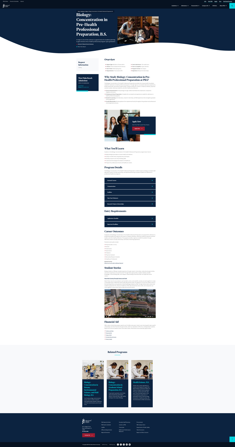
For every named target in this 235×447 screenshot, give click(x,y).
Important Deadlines (112, 224)
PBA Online (5, 1)
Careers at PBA (122, 424)
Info (205, 1)
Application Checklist (112, 218)
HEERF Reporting (112, 444)
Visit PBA (210, 1)
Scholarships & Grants (111, 337)
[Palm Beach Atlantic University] (87, 421)
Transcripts (121, 427)
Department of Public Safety (143, 427)
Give (220, 1)
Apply (215, 1)
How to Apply (109, 339)
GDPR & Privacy (104, 444)
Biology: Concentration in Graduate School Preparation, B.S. (115, 386)
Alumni (22, 1)
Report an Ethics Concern (142, 432)
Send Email (80, 85)
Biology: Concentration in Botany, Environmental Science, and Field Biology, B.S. (91, 388)
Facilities (109, 192)
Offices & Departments (106, 430)
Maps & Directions (105, 432)
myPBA (103, 427)
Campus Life (206, 6)
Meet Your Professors (112, 198)
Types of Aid (109, 335)
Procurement (140, 422)
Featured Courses (111, 180)
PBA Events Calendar (106, 424)
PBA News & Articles (106, 422)
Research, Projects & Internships (115, 204)
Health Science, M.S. (141, 382)
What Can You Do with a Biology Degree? (113, 263)
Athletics (214, 5)
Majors (86, 11)
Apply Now (137, 128)
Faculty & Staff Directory (124, 422)
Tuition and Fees (110, 331)
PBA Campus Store (141, 424)
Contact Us (87, 435)
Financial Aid (195, 6)
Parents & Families (14, 1)
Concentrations (111, 186)
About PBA (223, 6)
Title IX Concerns (140, 430)
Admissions (185, 6)
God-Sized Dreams (227, 1)
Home (79, 11)
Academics (175, 6)
